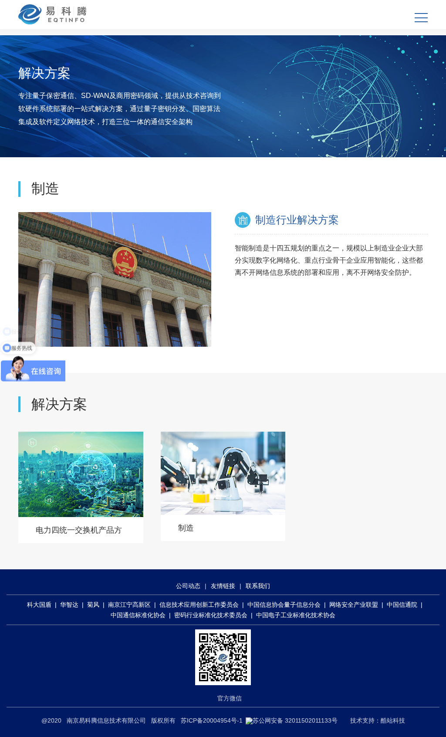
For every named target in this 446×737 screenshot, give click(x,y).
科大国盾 (39, 604)
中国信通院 (402, 604)
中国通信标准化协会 (138, 615)
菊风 (93, 604)
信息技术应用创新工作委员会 (199, 604)
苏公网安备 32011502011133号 (295, 720)
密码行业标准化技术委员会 (210, 615)
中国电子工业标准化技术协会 (295, 615)
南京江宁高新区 (129, 604)
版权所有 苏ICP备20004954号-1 (197, 720)
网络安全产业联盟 (353, 604)
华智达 (69, 604)
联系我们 (258, 585)
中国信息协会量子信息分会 (284, 604)
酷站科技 (393, 720)
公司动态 (188, 585)
